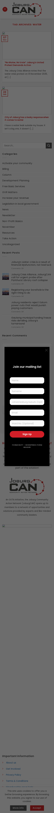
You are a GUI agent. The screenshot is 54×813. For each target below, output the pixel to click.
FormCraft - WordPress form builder (27, 446)
